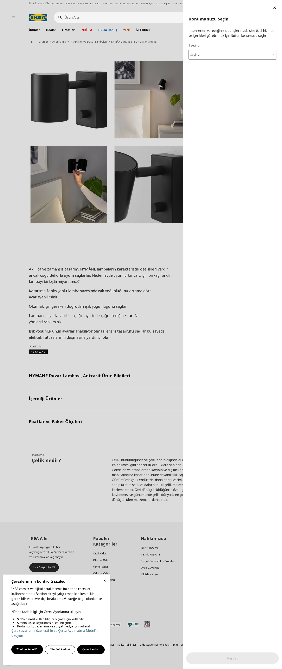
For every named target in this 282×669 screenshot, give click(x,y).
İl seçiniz (194, 45)
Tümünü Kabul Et (27, 649)
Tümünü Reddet (60, 649)
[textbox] (232, 54)
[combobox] (232, 55)
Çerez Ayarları (91, 649)
